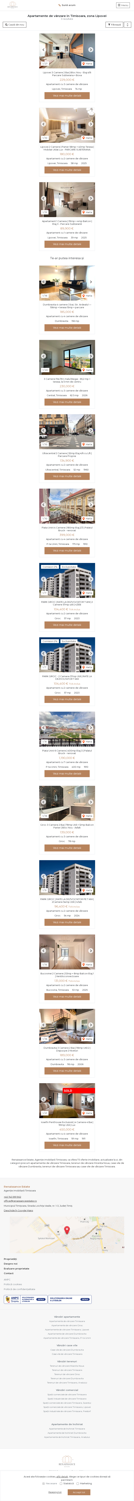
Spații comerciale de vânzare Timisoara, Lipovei (67, 1407)
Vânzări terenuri (67, 1361)
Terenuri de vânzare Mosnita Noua (67, 1366)
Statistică (68, 1483)
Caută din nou (16, 24)
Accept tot (79, 1492)
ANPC (7, 1279)
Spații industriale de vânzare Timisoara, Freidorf (67, 1411)
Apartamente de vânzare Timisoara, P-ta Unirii (67, 1338)
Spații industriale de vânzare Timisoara (67, 1398)
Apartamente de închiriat (67, 1424)
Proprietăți (10, 1259)
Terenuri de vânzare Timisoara (67, 1370)
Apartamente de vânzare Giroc (67, 1325)
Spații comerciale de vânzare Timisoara (67, 1394)
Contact (8, 1273)
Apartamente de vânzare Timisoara (67, 1321)
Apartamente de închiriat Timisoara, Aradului (67, 1437)
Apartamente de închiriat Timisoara (67, 1428)
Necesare (51, 1483)
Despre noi (10, 1263)
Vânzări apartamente (67, 1316)
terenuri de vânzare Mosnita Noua (90, 1163)
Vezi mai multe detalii (67, 95)
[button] (127, 25)
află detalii (62, 1476)
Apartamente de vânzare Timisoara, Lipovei (67, 1329)
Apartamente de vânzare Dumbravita (67, 1333)
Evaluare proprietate (16, 1268)
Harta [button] (88, 63)
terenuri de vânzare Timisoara (59, 1166)
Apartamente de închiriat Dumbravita (67, 1433)
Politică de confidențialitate (19, 1289)
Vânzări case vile (67, 1345)
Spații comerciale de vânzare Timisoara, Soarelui (67, 1403)
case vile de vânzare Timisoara (98, 1166)
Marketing (86, 1483)
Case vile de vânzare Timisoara (67, 1354)
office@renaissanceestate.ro (20, 1200)
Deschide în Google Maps (18, 1210)
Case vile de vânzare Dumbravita (67, 1349)
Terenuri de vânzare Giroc (67, 1374)
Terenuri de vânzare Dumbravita (67, 1378)
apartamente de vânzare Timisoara (50, 1163)
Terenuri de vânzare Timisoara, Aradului (67, 1382)
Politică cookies (13, 1284)
